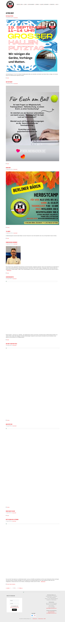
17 (18, 588)
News (22, 4)
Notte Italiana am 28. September (12, 519)
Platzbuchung (46, 4)
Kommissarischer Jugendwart (11, 242)
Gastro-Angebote (12, 584)
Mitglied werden (31, 4)
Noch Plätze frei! (9, 424)
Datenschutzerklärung (14, 607)
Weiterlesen (9, 270)
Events (8, 584)
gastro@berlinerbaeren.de (51, 608)
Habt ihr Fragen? (9, 82)
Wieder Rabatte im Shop (10, 511)
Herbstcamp (8, 167)
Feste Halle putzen (9, 16)
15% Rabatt (8, 231)
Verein (25, 4)
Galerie (42, 4)
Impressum (35, 618)
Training (37, 4)
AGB (44, 618)
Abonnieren (14, 609)
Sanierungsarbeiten (10, 277)
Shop (57, 4)
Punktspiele (52, 4)
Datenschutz (40, 618)
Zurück (7, 588)
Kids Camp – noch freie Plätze (11, 343)
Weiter (21, 588)
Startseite (18, 4)
